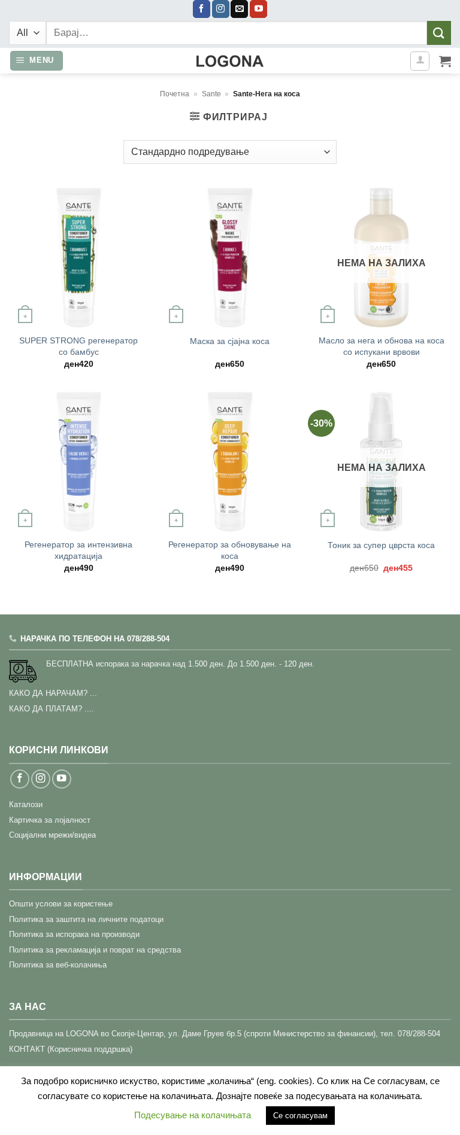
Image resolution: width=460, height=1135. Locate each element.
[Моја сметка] (419, 61)
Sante (211, 94)
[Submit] (439, 32)
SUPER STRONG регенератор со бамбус (78, 346)
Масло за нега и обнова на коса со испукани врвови (381, 346)
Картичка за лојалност (49, 820)
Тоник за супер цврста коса (381, 545)
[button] (36, 61)
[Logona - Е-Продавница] (230, 61)
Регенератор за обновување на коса (229, 550)
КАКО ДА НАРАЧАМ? (48, 693)
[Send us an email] (239, 9)
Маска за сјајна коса (230, 341)
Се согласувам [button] (300, 1115)
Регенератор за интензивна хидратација (78, 550)
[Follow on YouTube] (258, 9)
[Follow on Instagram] (220, 9)
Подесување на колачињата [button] (192, 1115)
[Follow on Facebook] (201, 9)
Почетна (174, 94)
